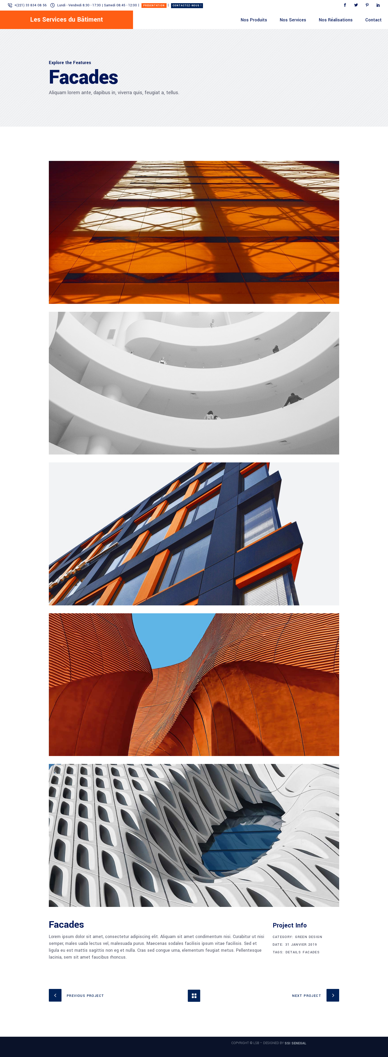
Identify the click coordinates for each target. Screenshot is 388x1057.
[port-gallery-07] (194, 232)
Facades (311, 952)
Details (293, 952)
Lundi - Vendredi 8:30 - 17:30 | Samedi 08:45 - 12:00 (97, 5)
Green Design (308, 937)
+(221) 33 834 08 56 (30, 5)
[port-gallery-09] (194, 533)
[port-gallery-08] (194, 383)
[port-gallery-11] (194, 835)
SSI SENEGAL (295, 1043)
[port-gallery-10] (194, 684)
